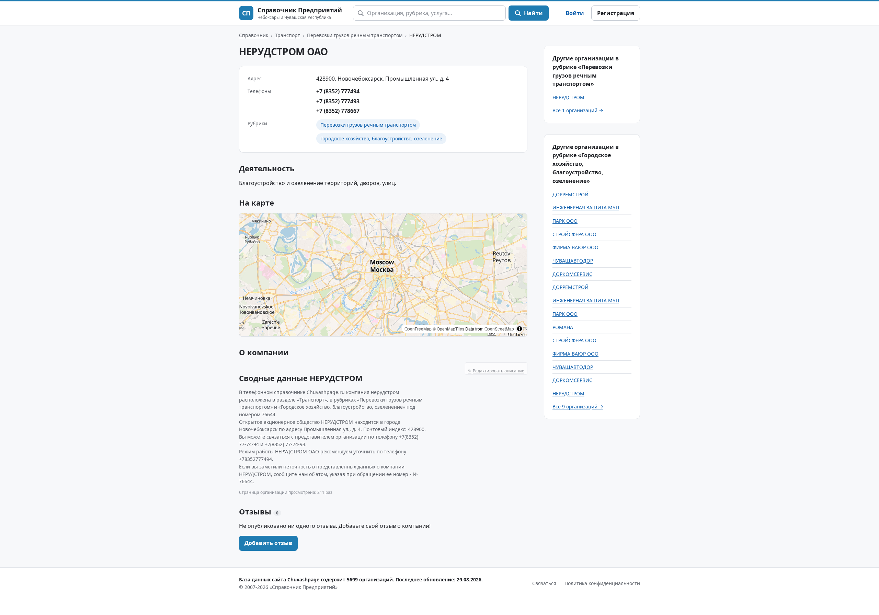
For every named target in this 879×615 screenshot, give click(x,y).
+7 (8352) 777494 (337, 91)
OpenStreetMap (499, 329)
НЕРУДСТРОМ (568, 97)
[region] (383, 274)
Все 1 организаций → (577, 110)
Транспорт (287, 35)
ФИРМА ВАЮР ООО (575, 247)
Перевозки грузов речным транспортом (354, 35)
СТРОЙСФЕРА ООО (574, 234)
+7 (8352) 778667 (337, 111)
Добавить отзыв (268, 543)
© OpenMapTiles (448, 329)
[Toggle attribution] (519, 329)
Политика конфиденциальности (602, 583)
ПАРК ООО (565, 221)
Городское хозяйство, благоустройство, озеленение (381, 138)
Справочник (253, 35)
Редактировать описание (496, 371)
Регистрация (615, 13)
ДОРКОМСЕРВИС (572, 274)
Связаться (544, 583)
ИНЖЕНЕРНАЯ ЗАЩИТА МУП (585, 207)
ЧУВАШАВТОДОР (572, 260)
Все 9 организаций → (577, 406)
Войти (575, 13)
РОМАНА (562, 327)
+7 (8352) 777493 (337, 101)
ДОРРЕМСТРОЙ (570, 194)
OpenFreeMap (418, 329)
